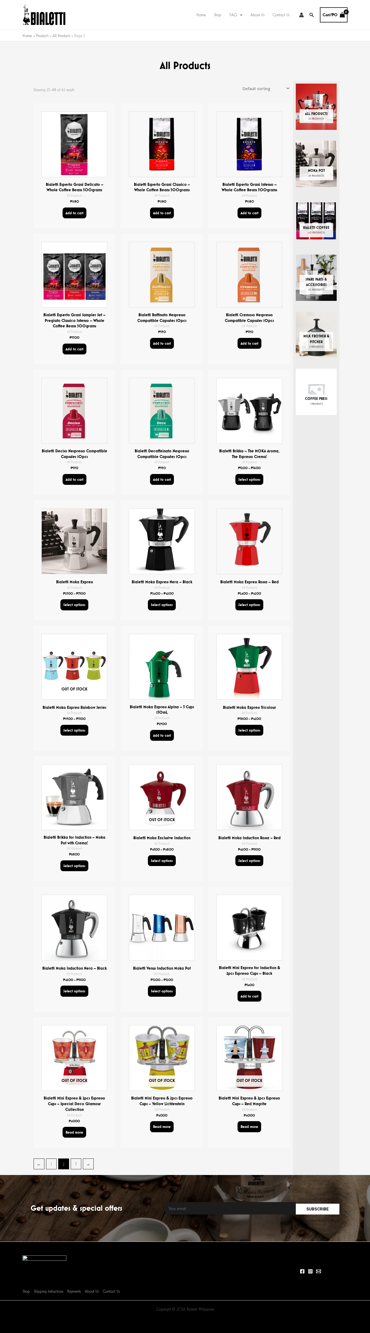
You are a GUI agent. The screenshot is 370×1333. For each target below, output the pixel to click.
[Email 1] (318, 1271)
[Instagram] (310, 1271)
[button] (239, 14)
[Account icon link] (301, 14)
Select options (249, 479)
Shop (217, 14)
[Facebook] (302, 1271)
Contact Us (281, 14)
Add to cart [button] (74, 213)
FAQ (233, 14)
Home (201, 14)
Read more (74, 1132)
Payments (74, 1291)
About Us (257, 14)
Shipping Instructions (48, 1291)
